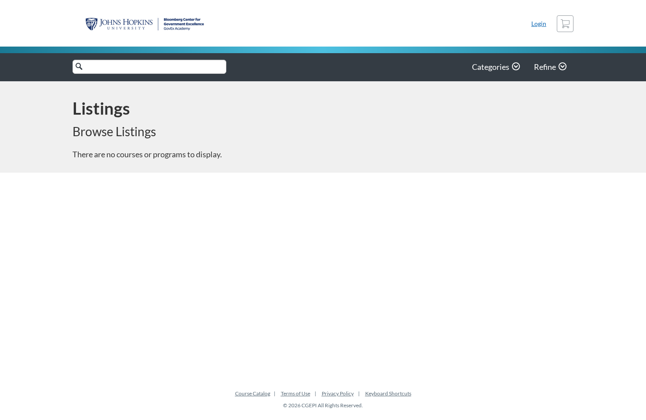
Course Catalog (252, 393)
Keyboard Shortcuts (388, 393)
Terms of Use (295, 393)
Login (538, 23)
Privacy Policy (338, 393)
